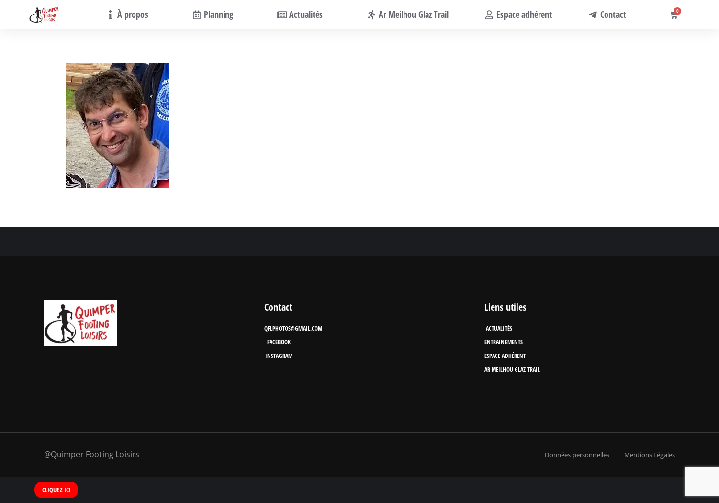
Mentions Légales (649, 454)
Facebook (279, 342)
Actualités (499, 328)
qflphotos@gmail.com (293, 328)
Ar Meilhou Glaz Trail (512, 369)
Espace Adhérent (505, 356)
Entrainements (503, 342)
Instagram (278, 356)
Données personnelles (577, 454)
